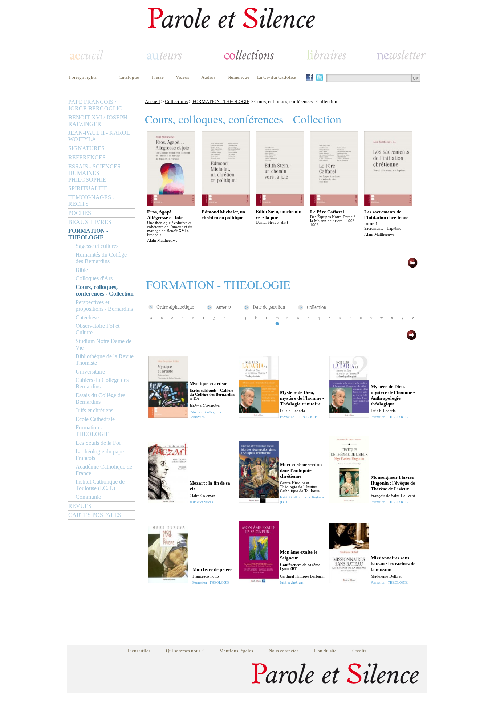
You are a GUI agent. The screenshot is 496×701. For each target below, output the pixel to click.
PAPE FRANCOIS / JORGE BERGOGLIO (95, 105)
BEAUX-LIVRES (89, 222)
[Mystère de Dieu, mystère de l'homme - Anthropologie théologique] (349, 416)
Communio (88, 497)
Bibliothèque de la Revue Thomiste (105, 359)
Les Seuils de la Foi (98, 443)
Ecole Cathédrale (95, 419)
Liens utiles (138, 650)
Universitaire (90, 371)
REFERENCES (87, 157)
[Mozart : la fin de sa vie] (168, 501)
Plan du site (325, 650)
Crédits (359, 650)
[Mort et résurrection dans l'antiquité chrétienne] (259, 501)
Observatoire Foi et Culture (97, 329)
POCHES (79, 213)
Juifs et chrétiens (94, 410)
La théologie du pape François (100, 454)
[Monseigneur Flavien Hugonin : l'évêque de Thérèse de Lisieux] (349, 501)
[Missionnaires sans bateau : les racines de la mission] (349, 581)
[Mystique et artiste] (168, 416)
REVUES (80, 506)
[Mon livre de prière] (168, 581)
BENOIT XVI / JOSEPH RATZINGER (97, 120)
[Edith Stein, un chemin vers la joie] (280, 204)
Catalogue (129, 77)
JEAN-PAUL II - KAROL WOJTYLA (99, 136)
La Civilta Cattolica (276, 77)
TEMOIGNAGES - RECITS (91, 200)
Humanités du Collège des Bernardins (101, 258)
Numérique (238, 77)
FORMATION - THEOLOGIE (88, 234)
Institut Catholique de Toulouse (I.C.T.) (100, 484)
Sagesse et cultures (97, 246)
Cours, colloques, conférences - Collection (105, 290)
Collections (176, 101)
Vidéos (182, 77)
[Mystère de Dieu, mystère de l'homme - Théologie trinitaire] (259, 416)
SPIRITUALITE (87, 188)
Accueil (152, 101)
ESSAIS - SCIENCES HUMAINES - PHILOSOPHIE (94, 173)
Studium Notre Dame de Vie (103, 344)
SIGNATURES (86, 148)
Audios (208, 77)
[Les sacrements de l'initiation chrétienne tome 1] (388, 204)
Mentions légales (236, 650)
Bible (82, 270)
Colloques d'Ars (94, 278)
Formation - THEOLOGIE (92, 430)
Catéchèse (87, 317)
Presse (158, 77)
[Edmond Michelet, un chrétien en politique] (226, 204)
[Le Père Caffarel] (334, 204)
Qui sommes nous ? (185, 650)
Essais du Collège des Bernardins (100, 398)
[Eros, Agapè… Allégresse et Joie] (171, 204)
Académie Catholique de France (104, 470)
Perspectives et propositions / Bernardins (104, 305)
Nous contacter (283, 650)
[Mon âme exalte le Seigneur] (259, 581)
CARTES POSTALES (94, 515)
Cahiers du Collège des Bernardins (102, 383)
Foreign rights (83, 77)
